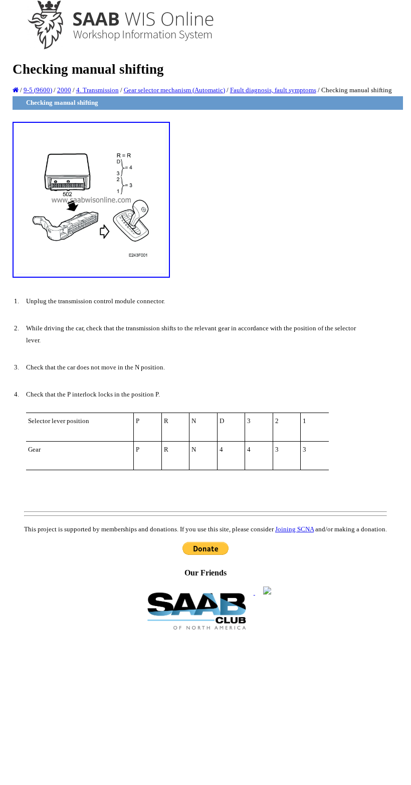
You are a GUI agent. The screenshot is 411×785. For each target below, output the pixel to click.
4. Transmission (97, 90)
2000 (64, 90)
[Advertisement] (205, 707)
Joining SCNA (294, 529)
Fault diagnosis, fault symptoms (273, 90)
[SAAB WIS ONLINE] (113, 48)
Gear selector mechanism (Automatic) (174, 90)
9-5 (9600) (38, 90)
